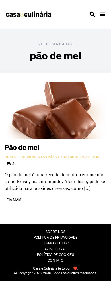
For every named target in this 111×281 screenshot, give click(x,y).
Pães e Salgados (64, 157)
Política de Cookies (55, 254)
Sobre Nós (55, 231)
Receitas (92, 157)
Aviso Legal (55, 248)
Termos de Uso (55, 243)
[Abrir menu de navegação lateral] (102, 14)
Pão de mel (22, 147)
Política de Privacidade (56, 237)
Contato (55, 260)
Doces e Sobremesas (25, 157)
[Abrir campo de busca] (92, 14)
